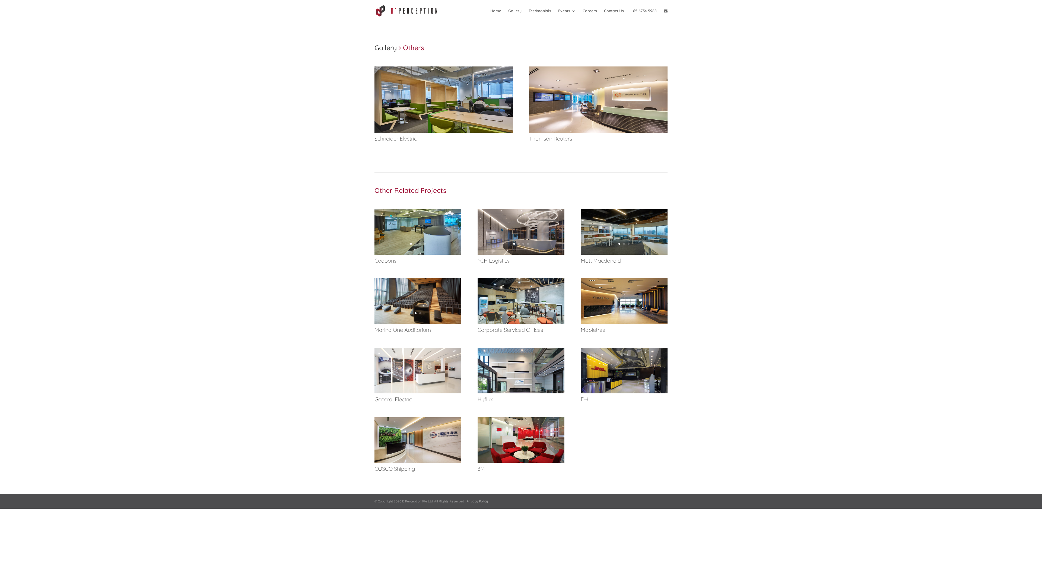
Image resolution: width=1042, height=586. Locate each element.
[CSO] (521, 322)
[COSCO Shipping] (417, 461)
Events (564, 11)
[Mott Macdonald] (624, 253)
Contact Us (614, 11)
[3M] (521, 461)
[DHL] (624, 392)
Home (495, 11)
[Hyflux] (521, 392)
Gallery (515, 11)
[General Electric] (417, 392)
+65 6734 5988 (644, 11)
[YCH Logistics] (521, 253)
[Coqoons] (417, 253)
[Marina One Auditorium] (417, 322)
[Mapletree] (624, 322)
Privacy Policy (477, 501)
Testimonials (540, 11)
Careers (590, 11)
